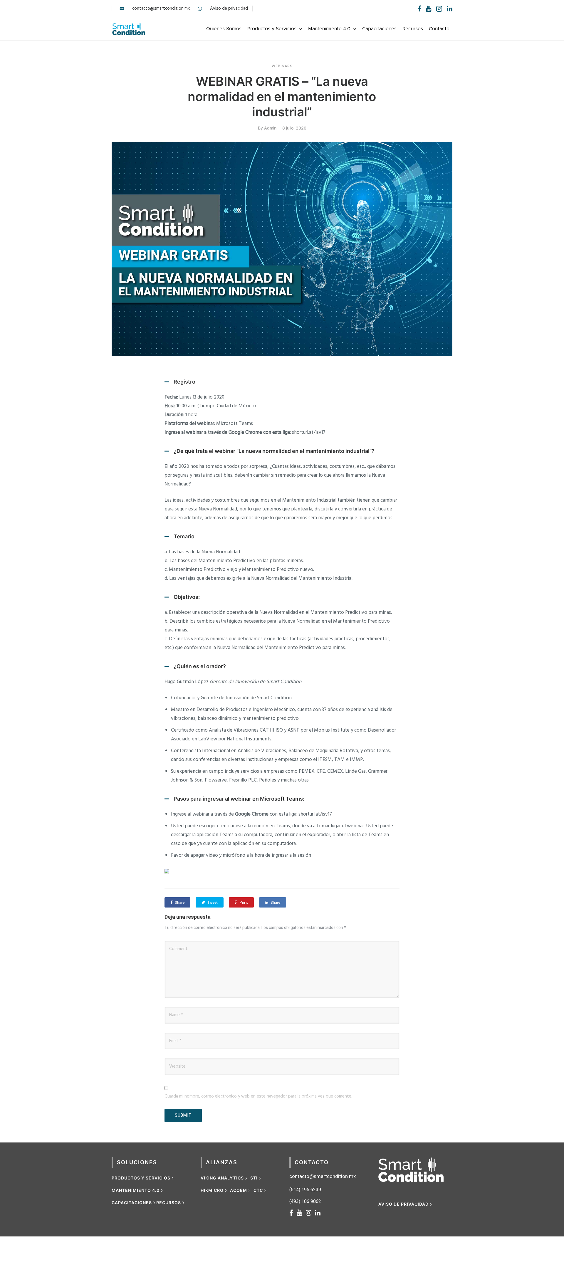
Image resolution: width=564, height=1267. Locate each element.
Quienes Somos (223, 28)
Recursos (412, 28)
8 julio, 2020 (294, 128)
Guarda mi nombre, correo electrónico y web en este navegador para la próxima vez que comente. (258, 1096)
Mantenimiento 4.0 (329, 28)
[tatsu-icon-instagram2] (439, 8)
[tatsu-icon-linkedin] (449, 8)
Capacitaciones (379, 28)
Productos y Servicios (271, 28)
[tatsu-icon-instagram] (310, 1212)
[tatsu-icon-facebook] (420, 8)
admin (270, 127)
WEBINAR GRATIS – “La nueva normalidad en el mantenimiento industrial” (282, 96)
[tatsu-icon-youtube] (429, 8)
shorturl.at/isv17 (308, 432)
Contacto (439, 28)
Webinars (282, 66)
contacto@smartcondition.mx (161, 8)
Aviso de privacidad (229, 8)
